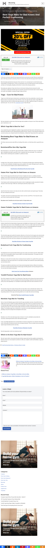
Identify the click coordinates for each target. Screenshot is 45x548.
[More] (38, 74)
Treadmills (3, 490)
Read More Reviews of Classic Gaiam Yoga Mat (22, 241)
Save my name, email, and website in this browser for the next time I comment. (20, 425)
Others (2, 484)
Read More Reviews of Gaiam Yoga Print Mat (22, 203)
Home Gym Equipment (5, 478)
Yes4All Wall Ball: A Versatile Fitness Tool (9, 501)
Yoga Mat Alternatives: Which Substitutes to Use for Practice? (15, 376)
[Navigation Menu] (42, 3)
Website (4, 405)
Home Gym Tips (4, 480)
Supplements (3, 488)
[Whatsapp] (33, 74)
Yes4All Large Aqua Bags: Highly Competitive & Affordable (13, 503)
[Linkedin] (16, 74)
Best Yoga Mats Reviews (9, 381)
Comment (5, 410)
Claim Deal (41, 57)
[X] (7, 74)
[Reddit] (12, 74)
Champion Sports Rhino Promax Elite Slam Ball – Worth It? (13, 497)
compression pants (19, 102)
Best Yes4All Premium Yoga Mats (26, 295)
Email (4, 400)
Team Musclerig (7, 21)
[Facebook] (3, 74)
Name (4, 395)
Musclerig (3, 482)
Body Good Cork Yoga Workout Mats (20, 271)
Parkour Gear (3, 486)
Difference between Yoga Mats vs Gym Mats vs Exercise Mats (29, 361)
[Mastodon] (25, 74)
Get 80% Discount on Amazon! (21, 57)
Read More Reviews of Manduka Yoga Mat (22, 327)
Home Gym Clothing (5, 476)
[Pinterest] (20, 74)
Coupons (3, 474)
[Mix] (29, 74)
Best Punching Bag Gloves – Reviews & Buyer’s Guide (13, 345)
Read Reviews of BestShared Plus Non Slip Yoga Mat (22, 168)
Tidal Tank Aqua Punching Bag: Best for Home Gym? (12, 505)
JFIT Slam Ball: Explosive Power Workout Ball (10, 499)
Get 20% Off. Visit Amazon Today (22, 52)
